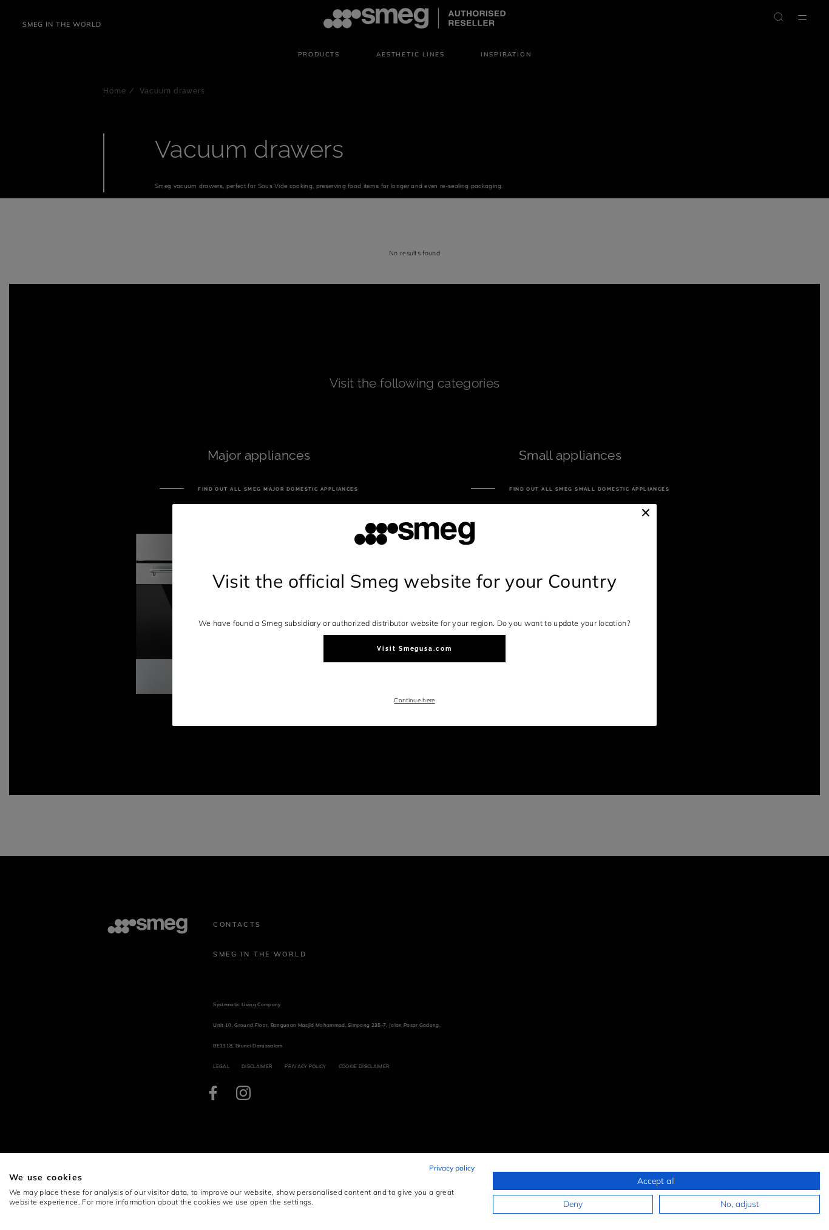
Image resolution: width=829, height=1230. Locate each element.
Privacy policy (452, 1167)
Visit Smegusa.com (414, 648)
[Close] (646, 512)
